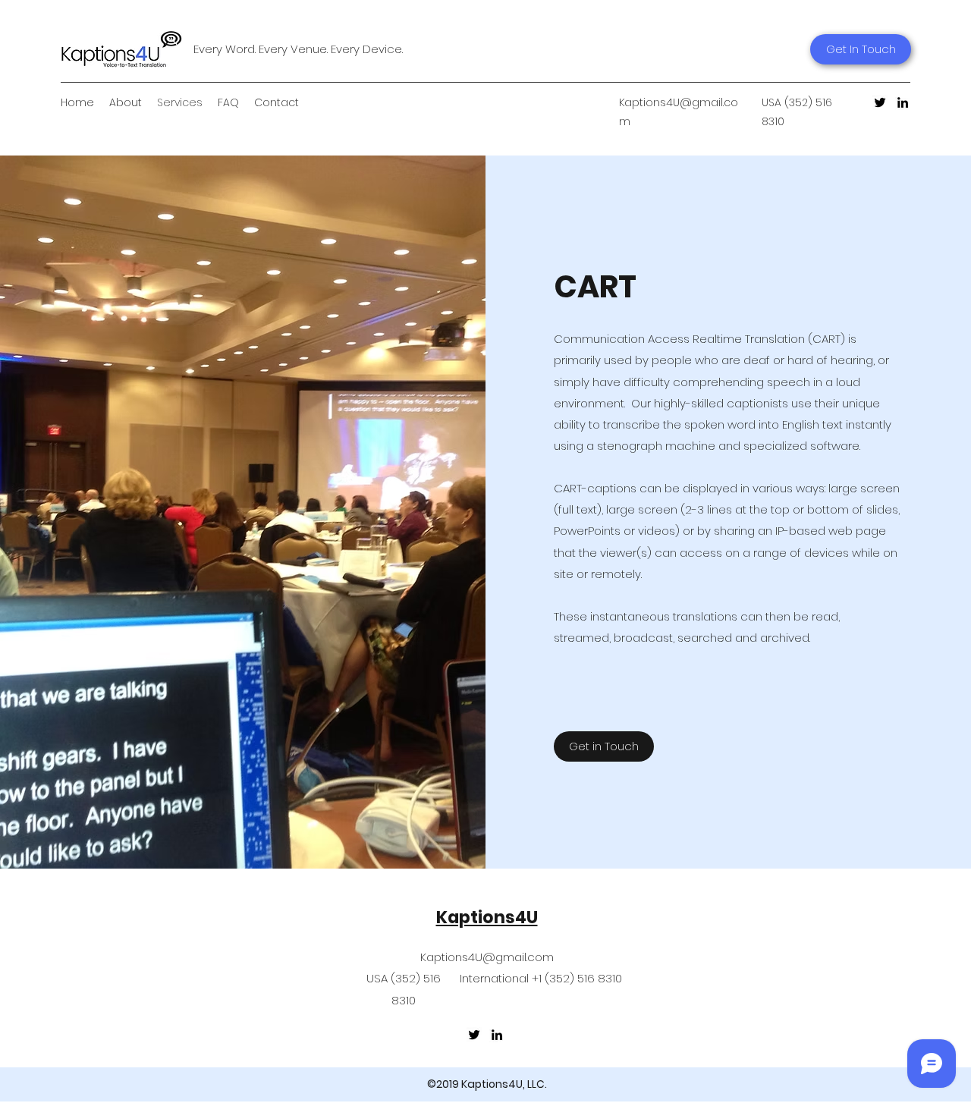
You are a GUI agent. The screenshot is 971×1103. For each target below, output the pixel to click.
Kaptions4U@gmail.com (487, 957)
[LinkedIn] (902, 102)
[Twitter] (880, 102)
